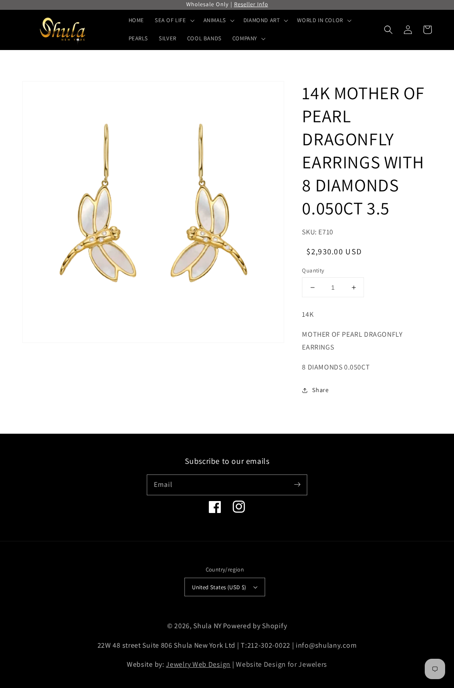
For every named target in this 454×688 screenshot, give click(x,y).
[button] (388, 29)
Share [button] (320, 390)
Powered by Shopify (255, 625)
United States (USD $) (219, 587)
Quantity (313, 270)
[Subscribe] (297, 484)
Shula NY (207, 625)
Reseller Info (251, 4)
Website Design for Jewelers (281, 664)
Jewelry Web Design (198, 664)
